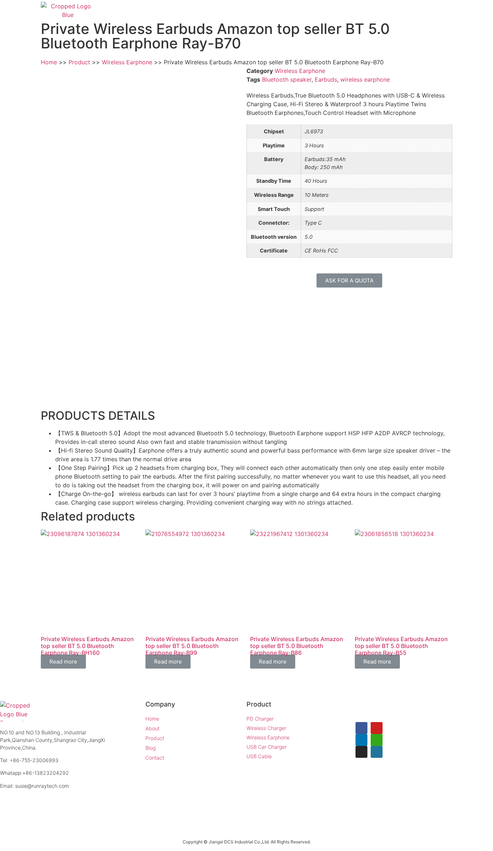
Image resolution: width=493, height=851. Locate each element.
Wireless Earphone (300, 70)
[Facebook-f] (361, 728)
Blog (395, 10)
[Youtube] (377, 728)
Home (278, 10)
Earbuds (326, 79)
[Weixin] (377, 740)
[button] (349, 280)
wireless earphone (365, 79)
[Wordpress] (377, 752)
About (315, 10)
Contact (434, 10)
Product (356, 10)
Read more (63, 661)
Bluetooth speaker (286, 79)
